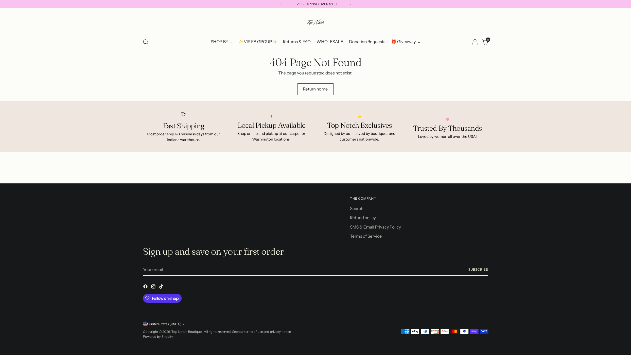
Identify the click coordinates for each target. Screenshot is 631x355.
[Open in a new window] (146, 287)
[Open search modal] (146, 42)
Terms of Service (366, 236)
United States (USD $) (165, 324)
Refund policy (363, 217)
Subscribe (478, 269)
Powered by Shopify (158, 336)
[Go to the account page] (475, 42)
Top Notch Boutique (186, 332)
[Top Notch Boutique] (315, 22)
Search (356, 208)
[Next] (350, 4)
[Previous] (281, 4)
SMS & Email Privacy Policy (375, 227)
